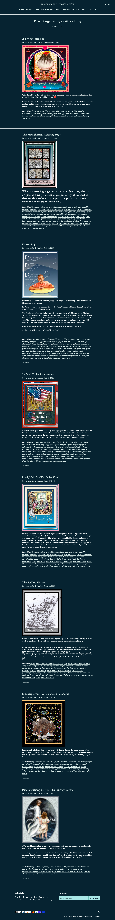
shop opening (67, 871)
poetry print (57, 353)
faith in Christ (56, 349)
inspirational (61, 219)
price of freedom (47, 456)
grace (53, 219)
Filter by (55, 26)
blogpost (33, 209)
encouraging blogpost (31, 216)
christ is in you (70, 209)
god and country (59, 449)
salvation (49, 566)
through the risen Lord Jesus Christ (56, 226)
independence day (61, 452)
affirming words (36, 207)
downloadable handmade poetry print (57, 346)
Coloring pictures (77, 212)
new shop (52, 869)
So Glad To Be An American (38, 374)
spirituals (26, 771)
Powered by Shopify (93, 916)
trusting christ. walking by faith (52, 358)
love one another (85, 114)
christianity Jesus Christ (63, 114)
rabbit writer (69, 673)
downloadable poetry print (33, 559)
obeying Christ (59, 221)
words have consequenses (80, 566)
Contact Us (43, 897)
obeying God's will (73, 221)
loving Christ (39, 116)
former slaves (27, 766)
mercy (30, 564)
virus (68, 358)
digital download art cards (73, 557)
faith (48, 349)
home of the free (34, 452)
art (45, 207)
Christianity (27, 114)
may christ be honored (47, 351)
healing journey (70, 668)
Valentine (26, 118)
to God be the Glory (79, 226)
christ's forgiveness (84, 209)
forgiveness (66, 559)
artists (49, 207)
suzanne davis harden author (70, 223)
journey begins (28, 869)
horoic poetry (47, 452)
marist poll (26, 454)
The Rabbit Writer (33, 582)
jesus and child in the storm (77, 867)
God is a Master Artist (66, 216)
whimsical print (47, 677)
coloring (66, 212)
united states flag (59, 461)
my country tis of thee (60, 454)
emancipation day (65, 764)
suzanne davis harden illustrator (52, 356)
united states (46, 461)
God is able (67, 349)
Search (17, 897)
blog (76, 111)
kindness (33, 351)
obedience (38, 564)
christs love (57, 212)
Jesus (57, 561)
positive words (69, 353)
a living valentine (37, 111)
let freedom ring (76, 452)
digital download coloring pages (38, 214)
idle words (50, 561)
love (75, 114)
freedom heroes (28, 449)
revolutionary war (62, 456)
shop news (56, 871)
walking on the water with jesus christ (42, 874)
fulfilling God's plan (49, 216)
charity (81, 111)
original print (77, 351)
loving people (61, 116)
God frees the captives (54, 766)
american (52, 442)
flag (76, 447)
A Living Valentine (33, 39)
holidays (35, 769)
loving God (50, 116)
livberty (87, 452)
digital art (26, 346)
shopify (55, 223)
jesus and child (60, 867)
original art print (64, 351)
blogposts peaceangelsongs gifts (50, 209)
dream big (31, 349)
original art (86, 221)
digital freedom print (55, 447)
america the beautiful (39, 442)
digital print (36, 346)
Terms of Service (30, 897)
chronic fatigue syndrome (62, 344)
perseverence (45, 353)
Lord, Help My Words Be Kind (40, 477)
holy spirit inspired (47, 769)
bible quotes (50, 111)
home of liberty (73, 449)
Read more (26, 123)
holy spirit (76, 349)
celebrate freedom (29, 447)
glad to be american (44, 449)
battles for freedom (65, 442)
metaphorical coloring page (41, 221)
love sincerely (27, 116)
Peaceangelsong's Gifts (57, 4)
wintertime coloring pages (33, 228)
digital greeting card (49, 764)
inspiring (70, 219)
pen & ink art (45, 223)
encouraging (82, 214)
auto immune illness (44, 339)
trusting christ (33, 358)
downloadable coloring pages (64, 214)
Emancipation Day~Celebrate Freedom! (45, 694)
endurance (40, 349)
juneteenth (65, 769)
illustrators (41, 670)
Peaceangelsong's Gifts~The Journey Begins (47, 790)
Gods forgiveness (33, 219)
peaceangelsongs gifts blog (78, 116)
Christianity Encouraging (43, 114)
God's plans (80, 216)
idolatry (33, 670)
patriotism (81, 454)
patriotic (73, 454)
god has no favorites (72, 766)
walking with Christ (61, 566)
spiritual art (78, 871)
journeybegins (41, 869)
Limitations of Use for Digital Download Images (34, 900)
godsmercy (45, 219)
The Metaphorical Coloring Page (41, 134)
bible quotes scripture (64, 111)
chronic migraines (81, 344)
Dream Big (28, 244)
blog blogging (45, 445)
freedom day (39, 766)
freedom (82, 447)
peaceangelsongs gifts (31, 223)
